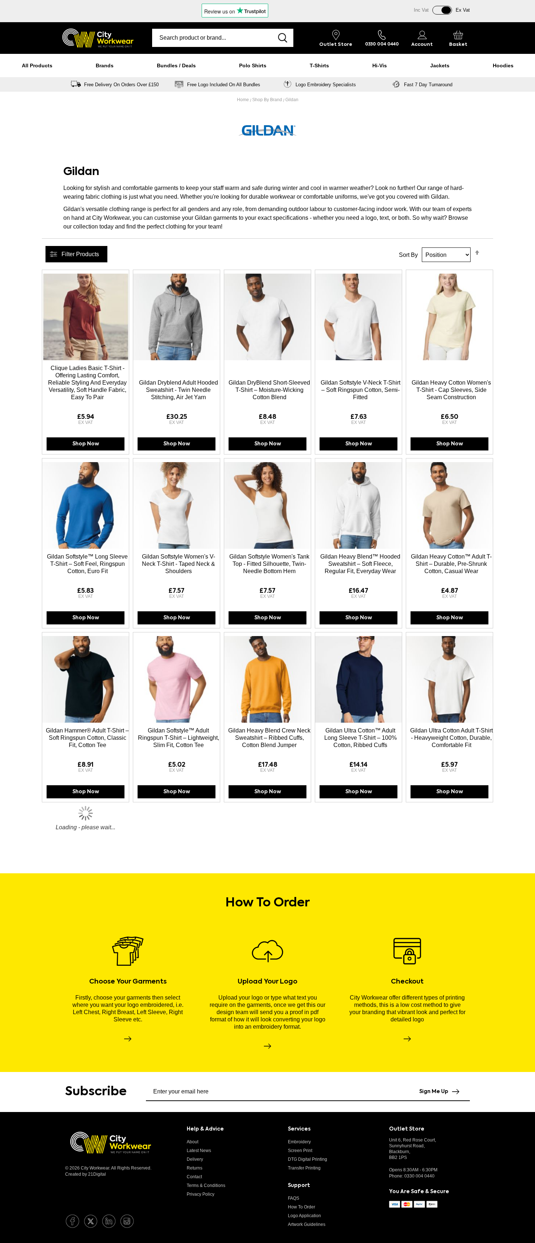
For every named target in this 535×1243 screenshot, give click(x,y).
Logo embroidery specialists (326, 84)
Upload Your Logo (267, 981)
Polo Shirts (252, 65)
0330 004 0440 (419, 1176)
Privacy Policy (200, 1194)
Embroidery (299, 1141)
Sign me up (433, 1091)
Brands (105, 65)
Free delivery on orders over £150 (121, 84)
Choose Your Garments (128, 981)
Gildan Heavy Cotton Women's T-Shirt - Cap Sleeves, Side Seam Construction (451, 390)
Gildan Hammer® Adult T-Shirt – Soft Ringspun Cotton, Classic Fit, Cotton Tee (87, 737)
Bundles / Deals (176, 65)
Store (335, 44)
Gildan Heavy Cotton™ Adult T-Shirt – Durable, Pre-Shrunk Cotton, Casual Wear (451, 563)
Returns (194, 1168)
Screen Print (300, 1150)
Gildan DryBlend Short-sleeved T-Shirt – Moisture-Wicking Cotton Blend (269, 390)
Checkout (407, 981)
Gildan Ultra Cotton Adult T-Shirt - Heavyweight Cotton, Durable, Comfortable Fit (451, 737)
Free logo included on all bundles (223, 84)
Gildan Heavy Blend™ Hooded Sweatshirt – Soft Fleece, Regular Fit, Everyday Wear (360, 563)
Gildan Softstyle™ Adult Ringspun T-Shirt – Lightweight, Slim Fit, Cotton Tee (178, 737)
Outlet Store (406, 1129)
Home (243, 99)
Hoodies (503, 65)
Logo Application (304, 1215)
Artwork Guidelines (306, 1224)
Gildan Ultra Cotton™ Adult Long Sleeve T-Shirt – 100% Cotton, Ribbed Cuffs (360, 737)
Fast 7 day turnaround (428, 84)
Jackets (439, 65)
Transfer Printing (304, 1168)
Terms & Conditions (206, 1185)
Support (299, 1185)
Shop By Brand (267, 99)
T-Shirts (319, 65)
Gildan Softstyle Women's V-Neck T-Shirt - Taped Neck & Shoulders (178, 563)
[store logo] (98, 38)
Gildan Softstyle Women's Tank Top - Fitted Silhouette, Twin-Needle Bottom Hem (269, 563)
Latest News (199, 1150)
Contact (194, 1176)
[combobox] (212, 38)
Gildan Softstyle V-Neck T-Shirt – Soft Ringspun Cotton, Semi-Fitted (360, 390)
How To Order (301, 1207)
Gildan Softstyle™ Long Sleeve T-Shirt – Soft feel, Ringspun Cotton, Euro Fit (87, 563)
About (192, 1141)
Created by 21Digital (85, 1174)
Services (299, 1129)
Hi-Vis (379, 65)
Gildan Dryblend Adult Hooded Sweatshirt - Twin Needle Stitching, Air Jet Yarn (178, 390)
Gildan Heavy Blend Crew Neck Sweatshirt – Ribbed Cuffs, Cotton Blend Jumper (269, 737)
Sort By (408, 255)
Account (422, 44)
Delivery (195, 1159)
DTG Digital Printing (307, 1159)
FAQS (293, 1198)
